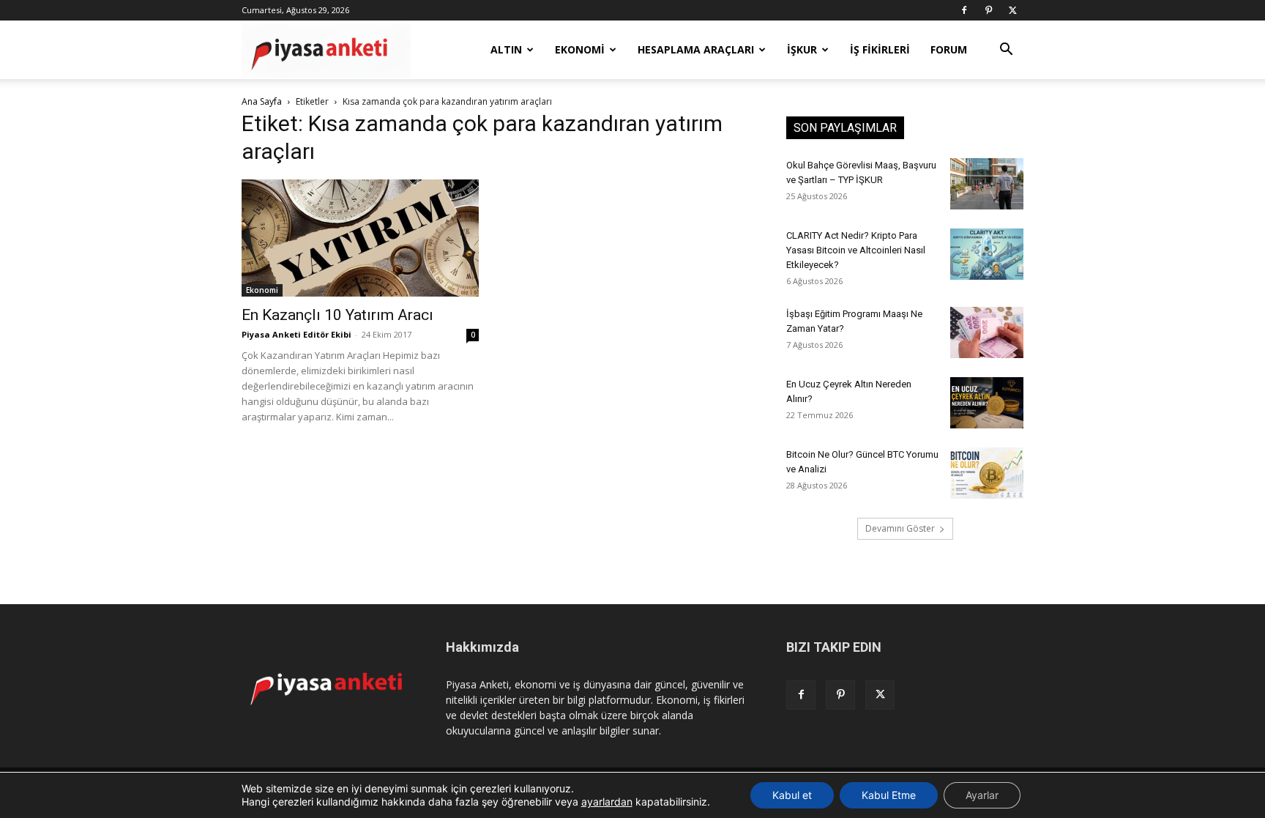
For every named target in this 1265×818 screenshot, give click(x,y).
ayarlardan (606, 801)
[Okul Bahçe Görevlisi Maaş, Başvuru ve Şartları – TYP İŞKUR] (986, 183)
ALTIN (506, 49)
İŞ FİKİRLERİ (880, 49)
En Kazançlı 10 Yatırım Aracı (337, 315)
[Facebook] (964, 10)
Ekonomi (262, 290)
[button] (1005, 51)
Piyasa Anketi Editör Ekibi (296, 334)
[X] (1012, 10)
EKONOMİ (580, 49)
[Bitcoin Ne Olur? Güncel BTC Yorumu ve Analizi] (986, 473)
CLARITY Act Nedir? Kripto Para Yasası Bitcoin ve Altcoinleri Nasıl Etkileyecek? (855, 250)
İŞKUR (802, 49)
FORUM (948, 49)
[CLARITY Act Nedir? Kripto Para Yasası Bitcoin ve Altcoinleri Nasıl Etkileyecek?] (986, 254)
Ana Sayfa (262, 101)
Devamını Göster (900, 528)
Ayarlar (982, 795)
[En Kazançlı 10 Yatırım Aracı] (360, 238)
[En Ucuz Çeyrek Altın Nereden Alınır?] (986, 402)
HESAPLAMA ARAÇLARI (696, 49)
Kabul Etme (889, 795)
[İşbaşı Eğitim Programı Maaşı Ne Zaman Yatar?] (986, 332)
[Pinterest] (988, 10)
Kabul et (792, 795)
